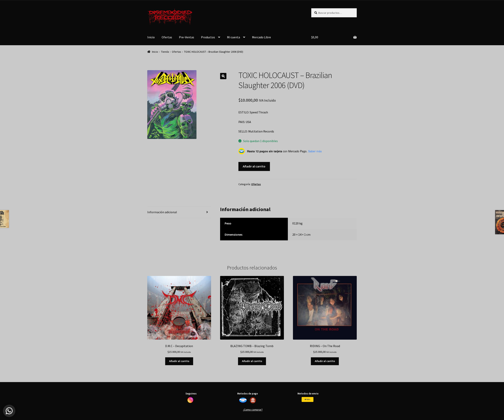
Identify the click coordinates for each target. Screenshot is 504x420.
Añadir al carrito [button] (179, 361)
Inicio (151, 37)
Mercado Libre (261, 37)
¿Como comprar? (253, 409)
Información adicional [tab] (162, 212)
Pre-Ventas (186, 37)
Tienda (165, 51)
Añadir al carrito (254, 166)
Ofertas (167, 37)
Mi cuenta (233, 37)
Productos (208, 37)
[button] (223, 76)
